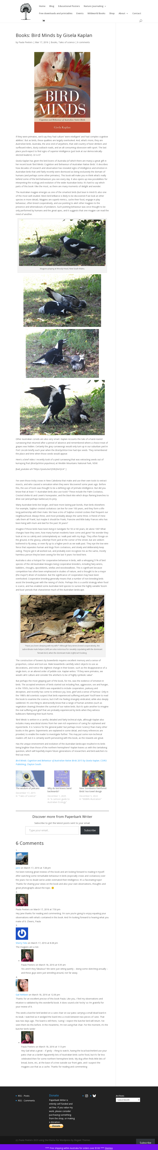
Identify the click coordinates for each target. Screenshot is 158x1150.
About (122, 13)
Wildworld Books (96, 13)
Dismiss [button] (109, 1148)
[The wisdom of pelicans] (30, 778)
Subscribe (90, 830)
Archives (120, 1095)
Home (42, 6)
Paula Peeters (26, 42)
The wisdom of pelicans (28, 788)
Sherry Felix (21, 942)
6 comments (83, 42)
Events (79, 13)
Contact (136, 13)
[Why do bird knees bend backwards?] (62, 778)
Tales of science (66, 42)
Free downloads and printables (55, 13)
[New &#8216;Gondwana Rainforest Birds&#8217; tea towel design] (93, 778)
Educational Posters (69, 6)
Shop (112, 13)
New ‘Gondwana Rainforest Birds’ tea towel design (93, 790)
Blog (51, 6)
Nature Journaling (93, 6)
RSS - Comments (26, 1100)
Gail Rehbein (22, 994)
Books (54, 42)
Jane (18, 867)
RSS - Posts (23, 1095)
